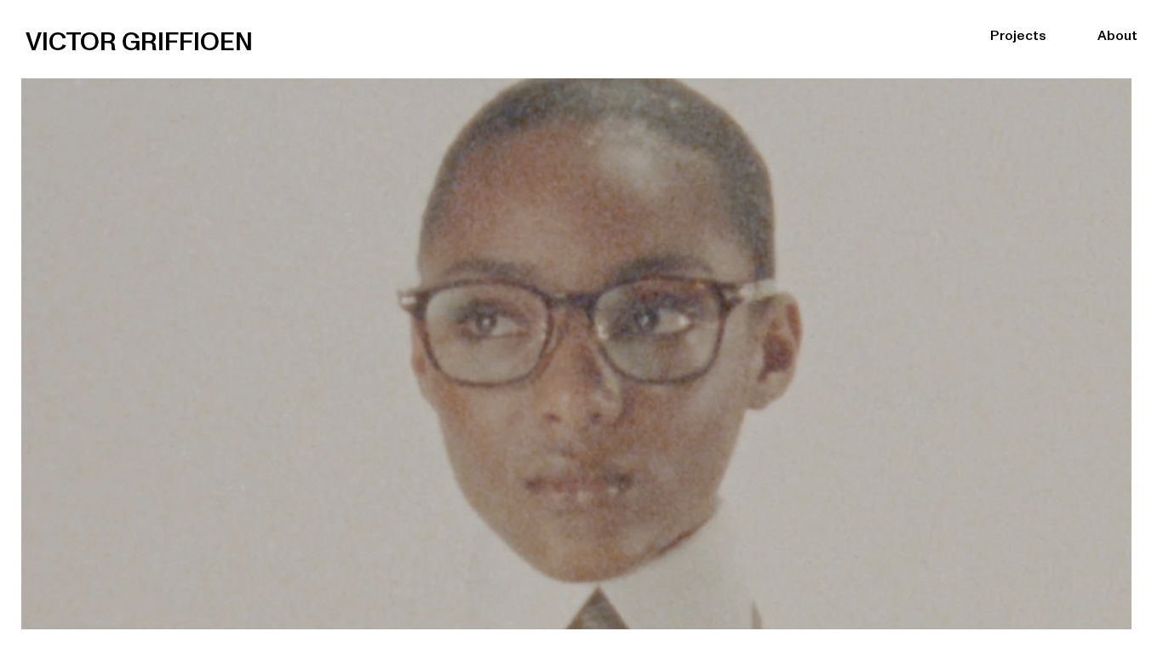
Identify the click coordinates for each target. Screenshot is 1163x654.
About (1117, 29)
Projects (1018, 29)
